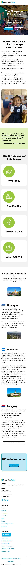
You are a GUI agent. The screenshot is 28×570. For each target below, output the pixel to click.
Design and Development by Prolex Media (10, 558)
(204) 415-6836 (5, 490)
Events (3, 521)
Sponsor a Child (5, 543)
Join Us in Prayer (5, 551)
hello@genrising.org (6, 492)
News (2, 518)
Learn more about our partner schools (13, 443)
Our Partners (4, 516)
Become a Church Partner (7, 549)
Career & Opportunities (7, 524)
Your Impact (4, 513)
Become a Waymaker (6, 541)
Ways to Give (19, 29)
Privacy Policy (11, 561)
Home (3, 508)
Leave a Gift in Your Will (7, 546)
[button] (25, 2)
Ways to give (4, 538)
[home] (8, 2)
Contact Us (4, 526)
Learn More (9, 29)
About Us (3, 510)
